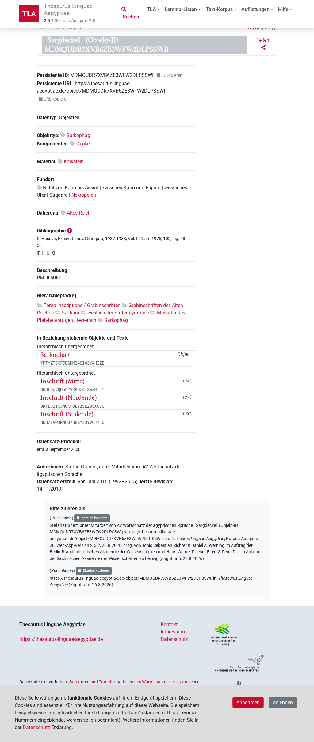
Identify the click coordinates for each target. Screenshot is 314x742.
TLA (29, 14)
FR (267, 27)
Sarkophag (78, 135)
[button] (263, 43)
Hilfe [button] (283, 9)
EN (248, 27)
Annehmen (248, 702)
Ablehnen (283, 702)
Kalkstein (74, 161)
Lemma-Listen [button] (181, 9)
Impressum (173, 632)
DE (258, 27)
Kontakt (169, 624)
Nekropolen (83, 195)
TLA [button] (151, 9)
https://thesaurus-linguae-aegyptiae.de (61, 639)
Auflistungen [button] (255, 9)
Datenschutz (174, 639)
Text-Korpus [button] (219, 9)
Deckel (83, 144)
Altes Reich (79, 213)
